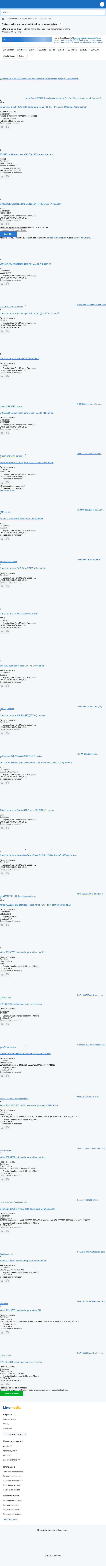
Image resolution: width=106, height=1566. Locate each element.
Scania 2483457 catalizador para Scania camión (23, 1260)
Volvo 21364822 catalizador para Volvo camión (22, 1157)
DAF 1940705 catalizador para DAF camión (21, 1004)
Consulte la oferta (11, 1394)
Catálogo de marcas (11, 1490)
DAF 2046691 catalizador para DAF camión (21, 1362)
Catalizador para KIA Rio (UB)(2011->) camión (22, 715)
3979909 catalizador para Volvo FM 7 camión (21, 518)
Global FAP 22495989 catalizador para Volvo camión (25, 1053)
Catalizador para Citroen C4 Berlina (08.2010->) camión (27, 810)
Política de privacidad (12, 1476)
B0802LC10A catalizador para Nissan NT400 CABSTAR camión (30, 204)
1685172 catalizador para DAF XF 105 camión (22, 666)
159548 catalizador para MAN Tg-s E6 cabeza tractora (26, 154)
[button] (102, 4)
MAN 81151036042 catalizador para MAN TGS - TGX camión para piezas (35, 905)
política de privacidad (56, 238)
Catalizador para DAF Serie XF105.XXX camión (23, 568)
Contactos (7, 1428)
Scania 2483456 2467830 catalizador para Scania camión (27, 1209)
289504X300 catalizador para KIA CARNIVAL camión (25, 264)
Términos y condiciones (13, 1472)
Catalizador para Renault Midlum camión (19, 358)
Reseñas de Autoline (11, 1485)
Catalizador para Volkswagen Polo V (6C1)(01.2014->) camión (30, 313)
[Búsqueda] (102, 12)
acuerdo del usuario (82, 238)
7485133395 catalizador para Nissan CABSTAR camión (26, 462)
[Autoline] (3, 18)
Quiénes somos (10, 1419)
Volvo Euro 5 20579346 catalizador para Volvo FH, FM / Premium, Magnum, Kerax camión (43, 107)
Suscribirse (9, 234)
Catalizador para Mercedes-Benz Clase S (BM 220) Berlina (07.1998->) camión (38, 855)
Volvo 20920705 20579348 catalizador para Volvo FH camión (29, 1105)
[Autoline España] (17, 4)
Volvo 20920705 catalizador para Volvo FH (20, 1310)
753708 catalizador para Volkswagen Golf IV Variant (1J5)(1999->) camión (36, 763)
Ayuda (6, 1424)
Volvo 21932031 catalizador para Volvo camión (22, 952)
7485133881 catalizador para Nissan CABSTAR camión (26, 413)
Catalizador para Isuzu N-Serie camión (18, 613)
